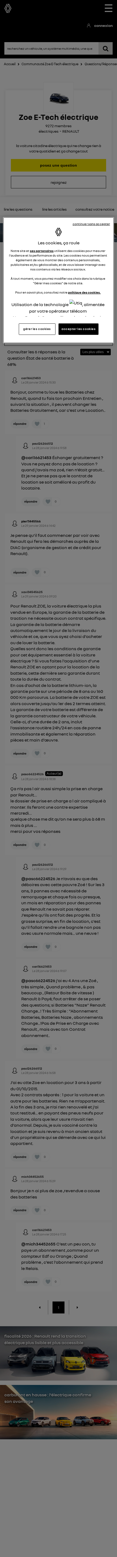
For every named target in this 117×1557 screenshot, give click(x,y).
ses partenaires (42, 251)
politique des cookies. (84, 292)
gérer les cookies (37, 329)
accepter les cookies (78, 329)
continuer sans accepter (91, 224)
